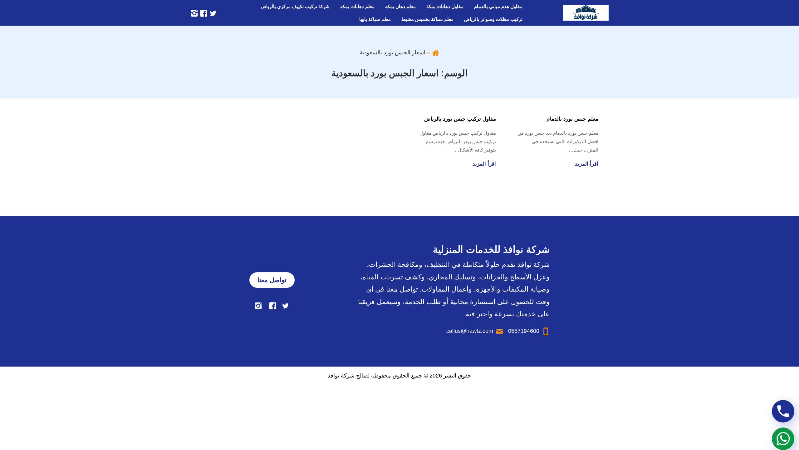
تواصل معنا (272, 280)
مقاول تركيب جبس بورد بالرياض (460, 119)
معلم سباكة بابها (375, 19)
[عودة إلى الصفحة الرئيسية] (435, 52)
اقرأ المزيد (586, 164)
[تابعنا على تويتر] (212, 13)
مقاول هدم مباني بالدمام (498, 6)
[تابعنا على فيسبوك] (203, 13)
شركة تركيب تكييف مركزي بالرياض (295, 6)
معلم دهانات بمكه (357, 6)
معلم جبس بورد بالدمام (572, 119)
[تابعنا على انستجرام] (194, 13)
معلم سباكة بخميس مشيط (427, 19)
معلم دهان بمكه (400, 6)
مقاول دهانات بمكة (444, 6)
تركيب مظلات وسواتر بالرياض (493, 19)
